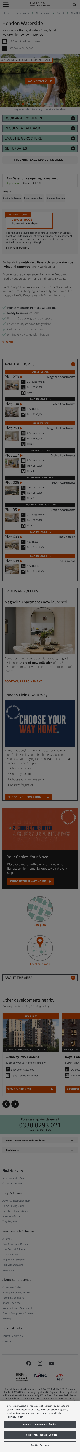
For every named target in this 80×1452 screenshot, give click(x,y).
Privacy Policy (15, 1416)
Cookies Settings (40, 1445)
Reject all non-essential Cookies (40, 1434)
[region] (40, 1426)
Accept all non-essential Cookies (40, 1424)
